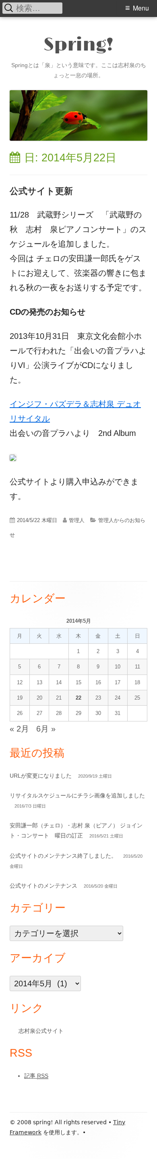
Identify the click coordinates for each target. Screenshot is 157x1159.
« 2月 (19, 728)
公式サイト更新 (41, 191)
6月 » (46, 728)
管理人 (77, 520)
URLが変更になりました (41, 775)
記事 (36, 1075)
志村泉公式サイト (41, 1031)
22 (78, 698)
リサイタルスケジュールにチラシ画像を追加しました (77, 795)
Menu (141, 8)
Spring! (78, 45)
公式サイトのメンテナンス (43, 885)
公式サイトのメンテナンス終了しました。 (63, 855)
